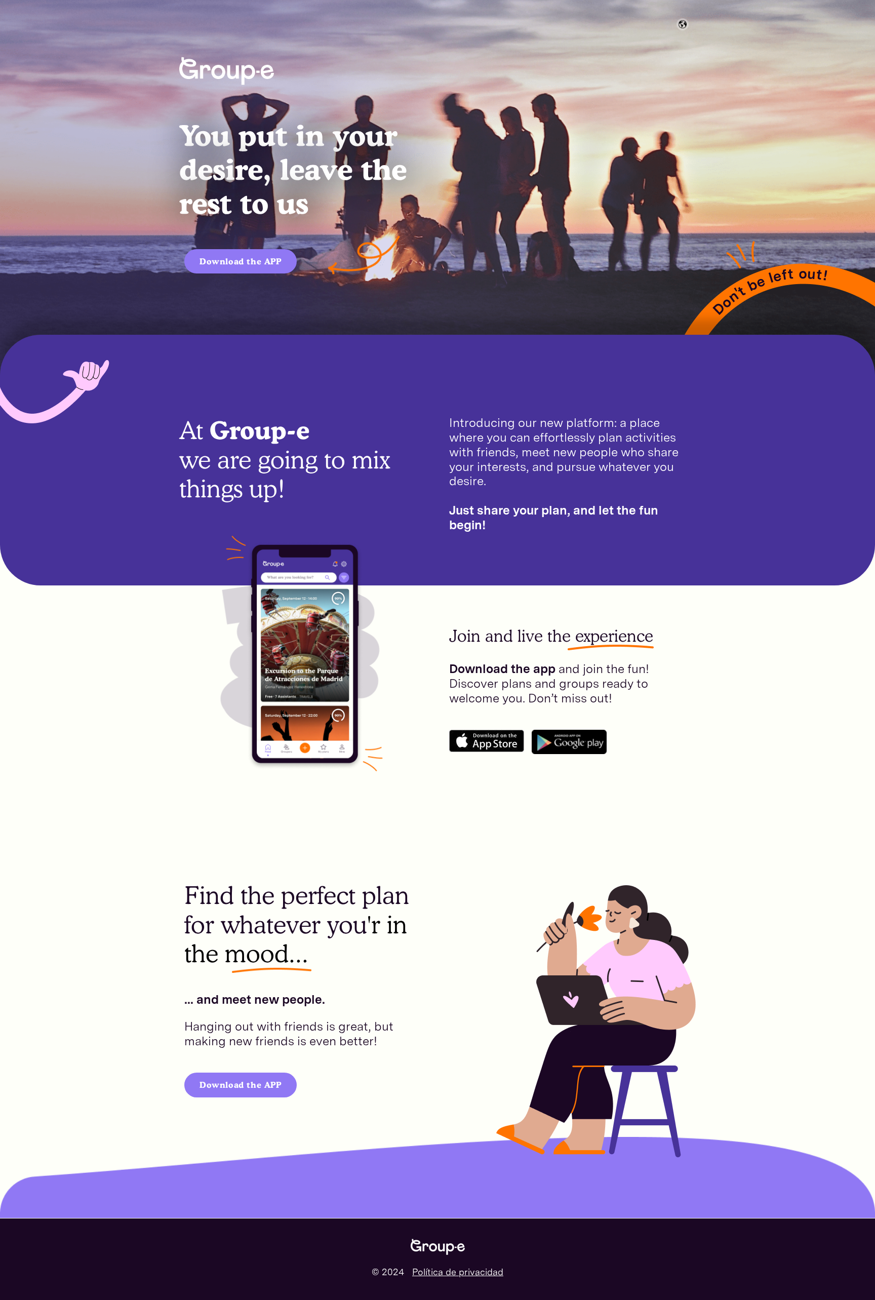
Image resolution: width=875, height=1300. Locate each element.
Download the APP (241, 261)
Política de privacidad (457, 1272)
